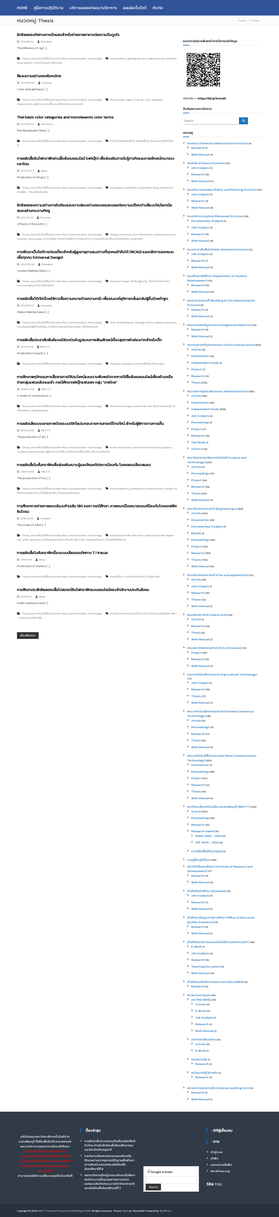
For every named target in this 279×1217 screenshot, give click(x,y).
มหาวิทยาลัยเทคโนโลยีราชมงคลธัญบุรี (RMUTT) (218, 806)
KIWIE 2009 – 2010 (208, 835)
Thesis (25, 58)
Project (196, 369)
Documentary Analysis (207, 220)
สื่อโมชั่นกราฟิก (48, 493)
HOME (22, 8)
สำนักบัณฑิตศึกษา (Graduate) (207, 891)
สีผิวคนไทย (64, 104)
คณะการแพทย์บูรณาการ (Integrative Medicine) (219, 325)
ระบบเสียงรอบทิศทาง (134, 576)
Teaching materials (121, 364)
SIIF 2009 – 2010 (206, 842)
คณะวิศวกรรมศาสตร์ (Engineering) (211, 508)
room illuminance (142, 234)
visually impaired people (31, 452)
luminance (125, 234)
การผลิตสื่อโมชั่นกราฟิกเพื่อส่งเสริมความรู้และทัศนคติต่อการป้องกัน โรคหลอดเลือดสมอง (84, 464)
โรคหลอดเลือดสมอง (68, 493)
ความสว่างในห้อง (66, 239)
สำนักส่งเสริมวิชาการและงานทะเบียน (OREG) (215, 981)
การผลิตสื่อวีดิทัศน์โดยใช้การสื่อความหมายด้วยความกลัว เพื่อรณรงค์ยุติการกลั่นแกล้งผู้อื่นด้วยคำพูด (92, 298)
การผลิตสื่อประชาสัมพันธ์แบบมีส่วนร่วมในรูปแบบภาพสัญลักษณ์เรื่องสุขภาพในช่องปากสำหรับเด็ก (89, 340)
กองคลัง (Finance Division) (206, 163)
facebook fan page (121, 406)
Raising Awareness (165, 322)
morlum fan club (142, 406)
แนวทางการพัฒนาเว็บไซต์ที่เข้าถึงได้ (35, 285)
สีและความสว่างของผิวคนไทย (39, 76)
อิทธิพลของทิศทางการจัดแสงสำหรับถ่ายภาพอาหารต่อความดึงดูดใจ (68, 34)
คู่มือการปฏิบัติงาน (48, 8)
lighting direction (137, 58)
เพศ (73, 104)
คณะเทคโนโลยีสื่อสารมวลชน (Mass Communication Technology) (66, 58)
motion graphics (119, 489)
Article (196, 349)
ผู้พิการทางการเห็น (55, 452)
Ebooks (196, 533)
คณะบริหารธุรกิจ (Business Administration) (216, 391)
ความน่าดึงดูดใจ (41, 63)
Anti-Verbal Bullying (121, 322)
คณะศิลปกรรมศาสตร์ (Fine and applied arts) (217, 575)
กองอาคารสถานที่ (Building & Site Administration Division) (221, 302)
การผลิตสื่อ (131, 188)
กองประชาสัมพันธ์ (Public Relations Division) (217, 249)
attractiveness (118, 58)
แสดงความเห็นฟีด (221, 1165)
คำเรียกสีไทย (143, 141)
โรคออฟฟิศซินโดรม (115, 540)
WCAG (133, 281)
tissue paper (35, 239)
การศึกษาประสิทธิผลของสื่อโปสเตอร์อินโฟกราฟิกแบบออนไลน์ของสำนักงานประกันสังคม (83, 589)
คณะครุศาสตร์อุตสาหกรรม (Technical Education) (220, 344)
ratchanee (46, 124)
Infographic (116, 188)
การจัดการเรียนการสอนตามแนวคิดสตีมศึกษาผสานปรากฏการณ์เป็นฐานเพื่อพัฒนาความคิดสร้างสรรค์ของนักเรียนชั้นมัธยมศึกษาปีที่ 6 (109, 1162)
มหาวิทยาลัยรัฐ (201, 999)
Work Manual (200, 154)
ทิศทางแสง (56, 63)
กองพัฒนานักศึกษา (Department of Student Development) (217, 278)
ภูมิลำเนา (38, 104)
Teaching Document (205, 966)
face (112, 100)
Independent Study (205, 362)
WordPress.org (220, 1171)
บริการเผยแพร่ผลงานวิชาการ (93, 8)
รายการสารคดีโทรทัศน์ (78, 452)
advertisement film (121, 535)
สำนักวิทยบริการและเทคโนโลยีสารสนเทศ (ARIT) (218, 942)
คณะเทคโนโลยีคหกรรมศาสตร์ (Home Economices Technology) (220, 713)
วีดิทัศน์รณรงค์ (90, 327)
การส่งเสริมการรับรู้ (148, 188)
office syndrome (31, 540)
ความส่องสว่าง (84, 239)
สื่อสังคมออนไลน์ (162, 406)
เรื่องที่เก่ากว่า (28, 635)
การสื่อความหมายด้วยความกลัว (64, 327)
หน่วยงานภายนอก (198, 995)
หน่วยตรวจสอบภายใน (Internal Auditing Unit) (218, 1088)
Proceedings (200, 422)
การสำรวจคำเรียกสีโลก (122, 141)
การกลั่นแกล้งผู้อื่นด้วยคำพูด (32, 327)
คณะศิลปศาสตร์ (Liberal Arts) (207, 614)
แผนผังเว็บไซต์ (134, 8)
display (114, 234)
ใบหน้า (80, 104)
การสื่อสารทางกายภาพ (122, 613)
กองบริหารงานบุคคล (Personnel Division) (215, 216)
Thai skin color (142, 100)
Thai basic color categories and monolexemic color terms (65, 117)
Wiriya (44, 171)
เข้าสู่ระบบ (217, 1152)
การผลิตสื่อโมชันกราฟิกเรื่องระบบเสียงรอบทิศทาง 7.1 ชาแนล (62, 552)
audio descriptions (120, 447)
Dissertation (200, 356)
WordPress (166, 1211)
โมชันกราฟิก (153, 576)
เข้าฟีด (214, 1158)
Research (197, 147)
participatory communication (147, 489)
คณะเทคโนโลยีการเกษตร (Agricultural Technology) (222, 674)
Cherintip (46, 83)
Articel (196, 811)
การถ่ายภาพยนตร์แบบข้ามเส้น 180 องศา (63, 540)
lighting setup (156, 58)
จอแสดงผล (136, 239)
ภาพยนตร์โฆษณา (95, 540)
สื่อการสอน (158, 364)
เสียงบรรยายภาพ (100, 452)
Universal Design (119, 281)
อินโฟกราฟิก (41, 192)
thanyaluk (46, 41)
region (129, 100)
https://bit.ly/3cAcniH (212, 98)
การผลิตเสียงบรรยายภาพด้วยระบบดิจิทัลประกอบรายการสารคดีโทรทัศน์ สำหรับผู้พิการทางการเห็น (90, 423)
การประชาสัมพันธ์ (142, 364)
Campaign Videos (144, 322)
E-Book (196, 946)
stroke (168, 489)
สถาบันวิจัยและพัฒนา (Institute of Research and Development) (219, 868)
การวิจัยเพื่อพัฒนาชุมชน (206, 851)
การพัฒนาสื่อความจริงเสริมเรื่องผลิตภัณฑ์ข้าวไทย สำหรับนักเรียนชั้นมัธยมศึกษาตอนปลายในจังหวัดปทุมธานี (109, 1145)
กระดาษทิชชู (49, 239)
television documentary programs (152, 447)
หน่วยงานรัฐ (199, 1059)
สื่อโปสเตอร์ (141, 613)
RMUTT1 (44, 347)
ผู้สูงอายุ (142, 281)
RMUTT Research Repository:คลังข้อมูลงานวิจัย (64, 1211)
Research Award (202, 831)
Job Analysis (200, 167)
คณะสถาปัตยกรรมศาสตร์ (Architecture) (214, 647)
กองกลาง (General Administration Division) (217, 143)
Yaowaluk (45, 518)
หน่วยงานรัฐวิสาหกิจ (204, 1072)
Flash (125, 1211)
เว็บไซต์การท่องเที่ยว (159, 281)
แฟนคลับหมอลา (39, 410)
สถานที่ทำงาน (50, 104)
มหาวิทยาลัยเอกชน (203, 1039)
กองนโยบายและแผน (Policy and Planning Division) (222, 189)
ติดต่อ (158, 8)
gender (120, 100)
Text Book (198, 442)
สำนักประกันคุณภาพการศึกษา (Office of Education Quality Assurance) (221, 919)
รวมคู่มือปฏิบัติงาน (199, 859)
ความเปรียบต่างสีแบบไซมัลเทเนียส (111, 239)
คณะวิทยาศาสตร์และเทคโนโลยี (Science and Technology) (216, 460)
